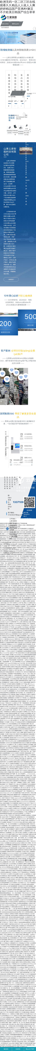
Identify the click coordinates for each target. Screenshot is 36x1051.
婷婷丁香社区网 (14, 687)
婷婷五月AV (22, 592)
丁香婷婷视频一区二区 (8, 661)
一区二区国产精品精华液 (22, 972)
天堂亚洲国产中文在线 (29, 777)
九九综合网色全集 (20, 1029)
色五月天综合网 (24, 986)
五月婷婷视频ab (27, 1034)
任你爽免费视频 (4, 984)
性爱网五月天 (17, 1012)
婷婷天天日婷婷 (27, 644)
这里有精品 (20, 939)
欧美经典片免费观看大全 (6, 1019)
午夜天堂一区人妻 (27, 1020)
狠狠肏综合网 (13, 849)
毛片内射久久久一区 (23, 882)
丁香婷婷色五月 (7, 711)
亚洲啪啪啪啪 (29, 552)
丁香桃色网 (14, 846)
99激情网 (22, 995)
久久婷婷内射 (12, 621)
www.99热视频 (27, 578)
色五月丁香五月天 (18, 881)
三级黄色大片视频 (14, 1014)
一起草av (26, 659)
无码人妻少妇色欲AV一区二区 (16, 549)
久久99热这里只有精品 (20, 623)
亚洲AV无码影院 (6, 666)
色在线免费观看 (27, 651)
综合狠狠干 (26, 746)
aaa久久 (2, 725)
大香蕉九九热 (10, 770)
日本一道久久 (5, 763)
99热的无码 (26, 865)
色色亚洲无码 (10, 1020)
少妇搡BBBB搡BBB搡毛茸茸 (24, 741)
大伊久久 (31, 559)
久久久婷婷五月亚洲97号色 (27, 613)
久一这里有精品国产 (17, 675)
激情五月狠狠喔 (16, 684)
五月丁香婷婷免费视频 (6, 615)
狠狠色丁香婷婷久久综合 (19, 547)
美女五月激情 (25, 742)
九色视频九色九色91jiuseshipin (12, 843)
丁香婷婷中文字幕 (4, 944)
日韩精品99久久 (17, 796)
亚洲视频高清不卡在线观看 (19, 844)
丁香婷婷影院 (25, 703)
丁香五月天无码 (22, 868)
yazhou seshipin (4, 786)
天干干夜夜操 (6, 544)
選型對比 (6, 441)
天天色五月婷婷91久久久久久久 (19, 856)
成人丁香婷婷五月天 (14, 963)
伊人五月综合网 (15, 760)
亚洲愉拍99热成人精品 (29, 870)
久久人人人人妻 (8, 720)
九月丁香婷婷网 (27, 1045)
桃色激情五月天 (7, 960)
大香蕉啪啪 (31, 647)
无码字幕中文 (22, 758)
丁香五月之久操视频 (12, 805)
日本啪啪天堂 (24, 658)
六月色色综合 (18, 630)
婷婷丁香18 (23, 938)
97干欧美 (11, 627)
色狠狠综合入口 (21, 817)
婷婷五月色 (5, 951)
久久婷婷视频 (3, 825)
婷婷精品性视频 (18, 1019)
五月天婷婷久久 (6, 647)
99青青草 (21, 753)
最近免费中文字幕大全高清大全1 (23, 998)
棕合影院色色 (25, 767)
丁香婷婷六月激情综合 (20, 1017)
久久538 (27, 737)
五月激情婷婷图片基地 (15, 701)
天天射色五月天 (19, 672)
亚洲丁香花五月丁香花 (8, 798)
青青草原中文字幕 (26, 1033)
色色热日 (23, 996)
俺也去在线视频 (15, 884)
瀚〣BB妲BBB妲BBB (26, 860)
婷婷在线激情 (15, 806)
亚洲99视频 (5, 963)
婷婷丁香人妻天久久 (10, 582)
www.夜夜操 (25, 889)
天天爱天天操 (6, 727)
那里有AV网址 (27, 962)
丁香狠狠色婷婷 (18, 1031)
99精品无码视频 (14, 763)
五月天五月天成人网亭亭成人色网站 (22, 822)
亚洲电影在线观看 (7, 575)
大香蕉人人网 (25, 782)
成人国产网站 (13, 580)
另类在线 (13, 1041)
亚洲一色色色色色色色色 (20, 699)
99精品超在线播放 (11, 596)
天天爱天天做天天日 (10, 734)
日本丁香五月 (6, 537)
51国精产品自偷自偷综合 (12, 1039)
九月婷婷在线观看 (27, 554)
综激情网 (33, 570)
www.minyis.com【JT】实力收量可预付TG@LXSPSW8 (14, 792)
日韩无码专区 (10, 637)
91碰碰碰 (22, 606)
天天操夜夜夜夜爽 (14, 552)
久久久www (6, 955)
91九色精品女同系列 (19, 677)
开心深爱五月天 (24, 948)
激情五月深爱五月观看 (6, 900)
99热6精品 (24, 666)
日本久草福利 (5, 654)
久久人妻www (28, 969)
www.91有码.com (18, 654)
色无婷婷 (10, 889)
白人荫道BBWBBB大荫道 (10, 642)
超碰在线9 (11, 951)
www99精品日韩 (14, 678)
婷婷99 (26, 951)
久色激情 (6, 1034)
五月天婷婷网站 (4, 1007)
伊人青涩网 (31, 951)
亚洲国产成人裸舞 (15, 635)
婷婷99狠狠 (27, 682)
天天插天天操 (21, 848)
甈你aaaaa (8, 634)
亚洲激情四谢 (12, 967)
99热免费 (27, 896)
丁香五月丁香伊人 (13, 922)
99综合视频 (23, 887)
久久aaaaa (13, 564)
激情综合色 (14, 976)
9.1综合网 (23, 884)
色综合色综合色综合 (5, 976)
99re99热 (8, 1045)
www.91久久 (12, 984)
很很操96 (2, 634)
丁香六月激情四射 (30, 606)
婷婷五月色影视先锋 (30, 691)
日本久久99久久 (31, 760)
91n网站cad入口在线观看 (19, 808)
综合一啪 (23, 756)
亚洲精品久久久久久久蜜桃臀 (14, 644)
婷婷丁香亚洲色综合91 (15, 577)
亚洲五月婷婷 (19, 984)
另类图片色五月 (29, 696)
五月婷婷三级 (11, 998)
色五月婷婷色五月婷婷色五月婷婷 (14, 748)
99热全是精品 (30, 884)
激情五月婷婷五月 (28, 732)
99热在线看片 (12, 533)
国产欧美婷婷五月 (28, 748)
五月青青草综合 (25, 625)
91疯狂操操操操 (31, 1017)
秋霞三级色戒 (23, 678)
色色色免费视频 (14, 786)
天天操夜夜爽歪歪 (10, 608)
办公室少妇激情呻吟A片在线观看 (21, 609)
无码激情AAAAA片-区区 (23, 841)
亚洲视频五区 (5, 682)
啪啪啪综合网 (20, 944)
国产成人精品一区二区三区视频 (22, 955)
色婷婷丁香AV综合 (28, 718)
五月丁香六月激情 (13, 594)
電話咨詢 (6, 1049)
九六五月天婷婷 (27, 936)
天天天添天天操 (17, 725)
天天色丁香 (3, 659)
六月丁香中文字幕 (16, 832)
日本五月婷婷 (7, 986)
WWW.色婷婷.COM (13, 927)
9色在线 (33, 906)
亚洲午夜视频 (28, 886)
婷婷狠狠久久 (14, 1038)
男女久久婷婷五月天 (24, 735)
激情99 (32, 982)
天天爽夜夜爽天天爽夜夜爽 (13, 568)
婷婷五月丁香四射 (4, 732)
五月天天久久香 (4, 965)
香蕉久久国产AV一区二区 (28, 563)
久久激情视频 (15, 986)
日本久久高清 (7, 896)
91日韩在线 (13, 969)
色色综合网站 (14, 915)
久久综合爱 (9, 931)
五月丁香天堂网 (11, 566)
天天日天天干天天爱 (15, 665)
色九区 (21, 874)
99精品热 (30, 988)
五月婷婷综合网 (13, 848)
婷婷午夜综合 (5, 689)
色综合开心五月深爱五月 (6, 677)
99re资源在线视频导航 (17, 589)
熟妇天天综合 (15, 948)
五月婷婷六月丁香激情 (18, 615)
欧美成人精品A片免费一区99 (13, 839)
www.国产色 (31, 846)
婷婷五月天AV (22, 803)
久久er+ (21, 682)
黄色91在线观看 (12, 875)
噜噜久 (12, 955)
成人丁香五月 (6, 860)
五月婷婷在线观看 (27, 630)
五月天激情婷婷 (14, 803)
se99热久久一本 (17, 720)
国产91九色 (3, 756)
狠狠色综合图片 (28, 879)
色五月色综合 (16, 685)
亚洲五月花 (32, 1005)
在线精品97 (32, 658)
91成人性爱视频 (29, 811)
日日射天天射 (30, 594)
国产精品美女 (9, 620)
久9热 (8, 564)
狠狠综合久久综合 (15, 810)
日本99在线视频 (27, 1007)
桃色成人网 (29, 1022)
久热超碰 (19, 544)
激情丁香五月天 (27, 596)
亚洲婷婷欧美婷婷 (31, 827)
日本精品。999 (16, 611)
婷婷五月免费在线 (17, 870)
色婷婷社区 (25, 634)
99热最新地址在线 (26, 794)
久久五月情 (10, 756)
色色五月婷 (5, 817)
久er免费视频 (7, 844)
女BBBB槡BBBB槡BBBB (16, 1034)
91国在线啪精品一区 (18, 673)
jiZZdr (9, 932)
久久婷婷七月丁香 (16, 703)
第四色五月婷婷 (28, 849)
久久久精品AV (20, 967)
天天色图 (6, 722)
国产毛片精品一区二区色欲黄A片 (24, 692)
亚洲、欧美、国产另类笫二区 (18, 837)
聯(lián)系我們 (21, 109)
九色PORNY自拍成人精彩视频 (11, 532)
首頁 (12, 109)
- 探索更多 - (11, 279)
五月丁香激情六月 (10, 784)
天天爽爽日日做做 (11, 539)
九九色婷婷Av (31, 1019)
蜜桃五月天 (24, 843)
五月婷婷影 (30, 678)
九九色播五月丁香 (11, 744)
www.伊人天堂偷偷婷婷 (10, 957)
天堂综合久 (17, 1003)
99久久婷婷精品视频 (27, 912)
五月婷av (4, 889)
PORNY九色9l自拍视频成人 (16, 811)
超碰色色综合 (13, 689)
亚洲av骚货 (26, 934)
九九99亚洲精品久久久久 (6, 1015)
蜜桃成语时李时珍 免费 (25, 680)
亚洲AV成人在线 (27, 621)
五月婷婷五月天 (18, 941)
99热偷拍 (24, 646)
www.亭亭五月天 (16, 1033)
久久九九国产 (20, 969)
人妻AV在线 (3, 602)
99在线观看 (15, 900)
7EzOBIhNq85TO (6, 540)
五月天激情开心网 (15, 887)
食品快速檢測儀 (26, 55)
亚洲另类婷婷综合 (23, 687)
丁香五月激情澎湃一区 (9, 934)
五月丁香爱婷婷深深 (20, 637)
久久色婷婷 (30, 837)
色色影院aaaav (26, 551)
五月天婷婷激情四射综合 (21, 979)
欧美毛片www (5, 635)
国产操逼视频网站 (9, 559)
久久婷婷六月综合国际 (13, 874)
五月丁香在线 (10, 768)
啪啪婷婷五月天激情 (13, 735)
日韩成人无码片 (8, 609)
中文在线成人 (3, 673)
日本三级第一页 (13, 862)
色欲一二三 (5, 533)
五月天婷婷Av (13, 882)
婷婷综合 (25, 675)
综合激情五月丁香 (17, 787)
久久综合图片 (8, 725)
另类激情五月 (22, 925)
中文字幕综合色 (4, 863)
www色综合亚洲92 (13, 901)
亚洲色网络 (17, 661)
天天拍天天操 (22, 927)
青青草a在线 (26, 950)
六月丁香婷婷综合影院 (8, 1003)
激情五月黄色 (19, 962)
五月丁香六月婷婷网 (8, 1012)
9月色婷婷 (32, 825)
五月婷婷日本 (15, 540)
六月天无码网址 (23, 853)
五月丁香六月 (31, 711)
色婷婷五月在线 (4, 706)
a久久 (24, 787)
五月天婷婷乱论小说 (21, 706)
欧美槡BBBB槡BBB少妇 (13, 751)
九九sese (17, 625)
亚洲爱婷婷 (12, 692)
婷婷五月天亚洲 (22, 580)
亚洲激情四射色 (30, 786)
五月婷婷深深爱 (25, 639)
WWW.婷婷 (20, 539)
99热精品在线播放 (7, 1033)
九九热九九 (5, 922)
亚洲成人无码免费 (11, 590)
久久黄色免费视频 (4, 571)
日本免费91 (32, 820)
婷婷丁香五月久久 (18, 704)
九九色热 (2, 608)
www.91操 (26, 924)
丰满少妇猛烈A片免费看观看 (16, 640)
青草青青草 (13, 944)
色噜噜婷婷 (11, 697)
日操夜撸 (10, 673)
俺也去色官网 (27, 589)
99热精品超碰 (14, 925)
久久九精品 (25, 730)
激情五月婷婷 (29, 637)
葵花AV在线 (8, 903)
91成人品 (18, 784)
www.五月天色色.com (13, 663)
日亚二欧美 (3, 931)
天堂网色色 (23, 760)
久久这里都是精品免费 (23, 824)
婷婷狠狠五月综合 (17, 634)
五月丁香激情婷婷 (22, 846)
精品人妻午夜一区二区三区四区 (13, 865)
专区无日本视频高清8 (29, 672)
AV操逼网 (26, 649)
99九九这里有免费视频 (28, 855)
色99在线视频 (19, 1026)
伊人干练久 (11, 625)
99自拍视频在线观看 (14, 573)
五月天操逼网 (3, 962)
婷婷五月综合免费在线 (22, 734)
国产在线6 (32, 898)
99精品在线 (10, 794)
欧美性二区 (3, 564)
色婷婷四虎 (20, 849)
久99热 (10, 806)
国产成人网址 (29, 561)
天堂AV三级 (29, 775)
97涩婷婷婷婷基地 (28, 939)
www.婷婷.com (4, 841)
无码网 (11, 654)
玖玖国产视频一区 (18, 936)
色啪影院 (27, 944)
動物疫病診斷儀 (26, 42)
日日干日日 (5, 549)
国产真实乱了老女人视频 (16, 732)
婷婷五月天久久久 (14, 991)
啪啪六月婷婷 (18, 830)
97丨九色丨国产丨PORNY (9, 545)
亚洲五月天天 (10, 1029)
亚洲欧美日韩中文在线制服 (14, 851)
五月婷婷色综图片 (13, 708)
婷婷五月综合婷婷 (23, 834)
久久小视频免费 (31, 697)
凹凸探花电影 (3, 939)
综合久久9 (32, 1014)
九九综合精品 (12, 863)
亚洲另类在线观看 (6, 981)
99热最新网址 (8, 613)
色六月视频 (19, 891)
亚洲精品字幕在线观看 (24, 981)
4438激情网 (29, 900)
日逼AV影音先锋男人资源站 (12, 715)
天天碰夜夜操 (19, 651)
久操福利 (24, 832)
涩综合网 (21, 1010)
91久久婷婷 (21, 805)
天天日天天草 (8, 742)
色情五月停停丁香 (22, 585)
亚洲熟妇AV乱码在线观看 (25, 915)
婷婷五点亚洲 (6, 1038)
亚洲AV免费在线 (17, 889)
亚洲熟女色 (10, 974)
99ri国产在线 (24, 820)
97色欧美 (29, 868)
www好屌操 (17, 996)
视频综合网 (8, 592)
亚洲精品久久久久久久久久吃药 (10, 853)
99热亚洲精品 (23, 991)
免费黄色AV (21, 862)
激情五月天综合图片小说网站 (19, 711)
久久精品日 (20, 744)
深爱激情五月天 (14, 943)
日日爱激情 (23, 635)
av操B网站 (21, 919)
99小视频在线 (15, 628)
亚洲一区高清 (8, 917)
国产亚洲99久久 (17, 950)
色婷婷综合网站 (19, 951)
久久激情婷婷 (26, 830)
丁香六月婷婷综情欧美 (13, 583)
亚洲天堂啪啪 (13, 868)
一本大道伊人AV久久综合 (12, 558)
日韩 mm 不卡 (6, 760)
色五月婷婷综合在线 (22, 970)
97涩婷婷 (4, 570)
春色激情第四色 (30, 592)
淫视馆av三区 (22, 768)
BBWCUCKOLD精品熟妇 (23, 590)
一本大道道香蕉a (23, 836)
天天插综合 (14, 970)
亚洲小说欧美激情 (24, 540)
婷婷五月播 (16, 587)
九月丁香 (32, 972)
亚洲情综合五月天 (7, 796)
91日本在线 (22, 604)
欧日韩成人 (30, 580)
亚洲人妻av (20, 875)
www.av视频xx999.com (16, 535)
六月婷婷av (14, 872)
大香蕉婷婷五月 (31, 938)
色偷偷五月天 (22, 594)
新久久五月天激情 (6, 834)
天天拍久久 (6, 898)
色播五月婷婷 (7, 675)
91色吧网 (2, 827)
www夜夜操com (28, 874)
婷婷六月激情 (28, 877)
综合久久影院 (12, 965)
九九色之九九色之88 (20, 827)
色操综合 (29, 758)
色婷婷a (11, 623)
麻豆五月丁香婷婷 (27, 765)
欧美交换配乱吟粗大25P (29, 960)
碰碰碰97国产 (17, 794)
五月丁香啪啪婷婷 (28, 875)
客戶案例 (15, 109)
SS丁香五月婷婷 (24, 810)
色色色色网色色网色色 (24, 922)
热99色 (32, 601)
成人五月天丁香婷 (17, 953)
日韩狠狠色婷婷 (17, 855)
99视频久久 (26, 582)
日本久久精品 (9, 782)
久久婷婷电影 (5, 737)
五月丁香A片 (30, 803)
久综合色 (13, 1045)
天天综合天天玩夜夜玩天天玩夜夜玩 (19, 898)
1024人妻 (23, 685)
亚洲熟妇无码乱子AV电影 (6, 699)
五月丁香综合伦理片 (7, 780)
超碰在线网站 (17, 1020)
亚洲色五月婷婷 (14, 913)
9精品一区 (30, 843)
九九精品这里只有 (22, 976)
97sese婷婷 (29, 901)
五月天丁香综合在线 (7, 936)
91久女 (23, 661)
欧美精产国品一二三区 (18, 896)
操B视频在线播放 (11, 1008)
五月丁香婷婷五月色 (17, 932)
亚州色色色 (29, 710)
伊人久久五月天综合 (26, 931)
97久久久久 (22, 1038)
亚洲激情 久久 (18, 601)
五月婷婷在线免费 (27, 1043)
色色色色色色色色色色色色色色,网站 (9, 779)
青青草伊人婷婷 (11, 1000)
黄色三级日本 (15, 772)
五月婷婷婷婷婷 (29, 615)
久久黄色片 (6, 913)
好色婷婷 (25, 716)
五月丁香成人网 (25, 684)
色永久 (9, 611)
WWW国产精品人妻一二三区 (7, 908)
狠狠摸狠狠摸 (24, 715)
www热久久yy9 (4, 621)
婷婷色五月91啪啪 (28, 744)
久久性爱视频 (21, 689)
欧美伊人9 (30, 585)
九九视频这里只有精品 (17, 746)
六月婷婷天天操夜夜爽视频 (28, 1003)
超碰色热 (5, 716)
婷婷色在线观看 (13, 713)
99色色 (10, 910)
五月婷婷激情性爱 (15, 616)
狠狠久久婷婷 (26, 601)
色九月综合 (6, 972)
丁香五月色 (23, 751)
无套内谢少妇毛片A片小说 (16, 924)
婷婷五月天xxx (4, 848)
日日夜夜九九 (24, 647)
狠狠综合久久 (5, 1014)
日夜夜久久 (11, 670)
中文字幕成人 (25, 627)
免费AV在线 (16, 761)
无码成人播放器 (22, 858)
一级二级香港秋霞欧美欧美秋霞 (12, 563)
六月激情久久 (11, 570)
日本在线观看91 (25, 611)
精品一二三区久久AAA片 (8, 651)
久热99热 (27, 848)
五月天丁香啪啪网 (15, 606)
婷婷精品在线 (9, 867)
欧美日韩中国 (12, 920)
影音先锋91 (8, 791)
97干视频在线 (12, 817)
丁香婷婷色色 (5, 991)
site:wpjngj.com (6, 628)
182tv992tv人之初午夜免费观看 (8, 886)
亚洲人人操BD (9, 941)
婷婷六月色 (5, 625)
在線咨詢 (18, 1049)
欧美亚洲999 (30, 925)
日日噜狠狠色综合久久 (14, 739)
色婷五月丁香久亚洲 (15, 653)
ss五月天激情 (5, 710)
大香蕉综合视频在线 (5, 872)
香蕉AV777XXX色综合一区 (9, 891)
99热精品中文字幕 (24, 943)
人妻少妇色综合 (9, 556)
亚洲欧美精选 (25, 1012)
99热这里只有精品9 (24, 913)
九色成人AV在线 (14, 682)
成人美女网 (5, 640)
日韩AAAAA (12, 767)
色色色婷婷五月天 (28, 571)
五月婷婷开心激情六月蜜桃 (24, 863)
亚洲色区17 (10, 822)
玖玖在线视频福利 (30, 689)
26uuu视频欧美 (4, 862)
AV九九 (4, 867)
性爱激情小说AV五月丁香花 (23, 570)
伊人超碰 (16, 1046)
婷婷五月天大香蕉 (6, 696)
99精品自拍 (3, 974)
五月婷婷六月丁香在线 (20, 697)
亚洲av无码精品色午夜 (26, 1024)
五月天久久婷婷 (21, 564)
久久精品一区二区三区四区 (10, 585)
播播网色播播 (17, 730)
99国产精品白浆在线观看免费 (21, 910)
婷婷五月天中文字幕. (14, 820)
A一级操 (12, 754)
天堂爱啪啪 (8, 832)
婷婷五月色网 (16, 658)
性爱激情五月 (10, 894)
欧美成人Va (14, 879)
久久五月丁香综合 (13, 758)
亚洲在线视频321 (22, 727)
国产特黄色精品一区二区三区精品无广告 (15, 618)
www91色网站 (28, 549)
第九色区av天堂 (9, 730)
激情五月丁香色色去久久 (13, 799)
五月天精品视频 (10, 656)
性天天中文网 (19, 1000)
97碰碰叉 (5, 801)
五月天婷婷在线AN (27, 798)
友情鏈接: (6, 543)
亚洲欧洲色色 (6, 970)
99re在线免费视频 (16, 646)
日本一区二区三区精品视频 (21, 556)
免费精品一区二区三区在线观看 (22, 894)
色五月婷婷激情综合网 (19, 561)
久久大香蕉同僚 (6, 915)
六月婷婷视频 (23, 988)
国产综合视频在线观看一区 (7, 1005)
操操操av (28, 815)
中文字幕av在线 (25, 825)
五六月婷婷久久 (24, 559)
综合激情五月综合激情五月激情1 (15, 668)
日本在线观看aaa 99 (14, 723)
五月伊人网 (14, 544)
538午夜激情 (9, 658)
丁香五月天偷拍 (30, 995)
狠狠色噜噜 (28, 753)
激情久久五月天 (28, 867)
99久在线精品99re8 (8, 1017)
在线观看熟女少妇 (18, 718)
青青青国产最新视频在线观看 (22, 656)
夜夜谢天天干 (28, 805)
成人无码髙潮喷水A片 (27, 597)
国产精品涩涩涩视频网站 (22, 908)
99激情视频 (10, 777)
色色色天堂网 (23, 779)
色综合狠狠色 (31, 784)
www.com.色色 (30, 1038)
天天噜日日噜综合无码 (23, 977)
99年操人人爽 (23, 587)
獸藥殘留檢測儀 (26, 29)
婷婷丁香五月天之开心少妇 (9, 741)
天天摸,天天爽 (27, 881)
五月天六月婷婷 (14, 753)
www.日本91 (12, 706)
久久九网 (31, 993)
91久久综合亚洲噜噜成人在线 (13, 597)
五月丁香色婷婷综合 (23, 872)
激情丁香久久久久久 (7, 578)
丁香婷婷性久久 (30, 791)
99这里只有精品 (15, 860)
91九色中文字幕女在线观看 (21, 620)
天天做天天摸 (24, 851)
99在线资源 (20, 659)
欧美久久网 (21, 879)
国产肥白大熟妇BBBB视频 (7, 996)
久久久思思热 (23, 739)
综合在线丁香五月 (23, 993)
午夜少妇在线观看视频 (8, 1046)
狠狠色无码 (13, 972)
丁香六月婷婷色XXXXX (14, 825)
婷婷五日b (17, 639)
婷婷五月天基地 (18, 1015)
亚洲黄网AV (24, 784)
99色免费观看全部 (26, 599)
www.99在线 (13, 977)
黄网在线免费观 (13, 729)
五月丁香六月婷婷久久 (13, 602)
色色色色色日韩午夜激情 (15, 1007)
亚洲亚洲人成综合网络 (12, 604)
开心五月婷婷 (20, 691)
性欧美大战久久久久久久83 (17, 737)
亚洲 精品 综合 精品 (14, 1024)
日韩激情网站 (14, 836)
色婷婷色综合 (16, 756)
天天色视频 (27, 668)
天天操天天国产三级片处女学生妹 (9, 919)
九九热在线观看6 (19, 754)
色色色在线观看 (10, 827)
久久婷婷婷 (32, 754)
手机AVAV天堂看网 (29, 862)
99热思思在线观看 (24, 628)
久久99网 (16, 559)
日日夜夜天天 (21, 886)
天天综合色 (19, 1008)
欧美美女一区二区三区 (24, 906)
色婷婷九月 (5, 670)
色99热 (23, 577)
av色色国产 (11, 979)
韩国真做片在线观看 (27, 725)
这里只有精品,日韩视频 (26, 946)
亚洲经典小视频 (14, 694)
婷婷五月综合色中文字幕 (28, 929)
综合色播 (25, 1019)
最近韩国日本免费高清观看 (24, 533)
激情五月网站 (16, 931)
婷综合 (26, 754)
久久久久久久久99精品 (23, 920)
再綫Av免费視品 (27, 1015)
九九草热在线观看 (11, 659)
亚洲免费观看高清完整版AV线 (25, 957)
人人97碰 (26, 813)
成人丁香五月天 (10, 815)
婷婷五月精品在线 (16, 666)
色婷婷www (6, 810)
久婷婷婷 (4, 637)
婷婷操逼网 (3, 566)
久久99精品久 (5, 943)
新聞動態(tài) (17, 109)
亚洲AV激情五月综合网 (26, 799)
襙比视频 (32, 628)
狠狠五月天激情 (14, 680)
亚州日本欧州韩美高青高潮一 (25, 729)
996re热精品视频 (30, 564)
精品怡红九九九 (19, 1005)
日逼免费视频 (5, 678)
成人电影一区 (12, 716)
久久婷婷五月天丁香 (30, 917)
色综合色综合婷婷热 (17, 813)
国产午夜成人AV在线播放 (24, 713)
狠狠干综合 (15, 834)
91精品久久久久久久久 (26, 616)
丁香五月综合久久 (26, 893)
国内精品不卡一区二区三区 (23, 1036)
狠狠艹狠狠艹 (8, 1022)
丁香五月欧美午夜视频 (25, 1039)
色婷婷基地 (23, 573)
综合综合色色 (12, 801)
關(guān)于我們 (19, 109)
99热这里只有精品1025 (6, 855)
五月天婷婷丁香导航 (19, 974)
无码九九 (25, 544)
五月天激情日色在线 (7, 685)
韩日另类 (19, 596)
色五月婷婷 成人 (4, 649)
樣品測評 (6, 452)
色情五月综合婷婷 (21, 545)
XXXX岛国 (22, 532)
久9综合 (12, 722)
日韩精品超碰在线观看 (24, 789)
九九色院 (30, 706)
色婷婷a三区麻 (19, 608)
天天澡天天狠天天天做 (13, 1010)
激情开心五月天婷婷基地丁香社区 (22, 575)
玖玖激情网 (32, 675)
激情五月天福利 (20, 829)
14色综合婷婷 (6, 837)
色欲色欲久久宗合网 (23, 642)
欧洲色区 (4, 929)
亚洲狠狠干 (12, 829)
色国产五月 (14, 727)
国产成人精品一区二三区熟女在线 (24, 670)
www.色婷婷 (18, 627)
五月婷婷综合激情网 (19, 775)
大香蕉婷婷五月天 (24, 558)
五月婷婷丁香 (17, 770)
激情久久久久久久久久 (23, 801)
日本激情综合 (22, 694)
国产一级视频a (18, 782)
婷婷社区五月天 (12, 939)
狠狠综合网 (19, 767)
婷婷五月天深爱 (25, 653)
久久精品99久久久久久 (6, 787)
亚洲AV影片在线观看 (20, 815)
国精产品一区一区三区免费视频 (11, 988)
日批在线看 (15, 981)
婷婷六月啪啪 (7, 772)
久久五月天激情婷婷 (30, 974)
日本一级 (29, 751)
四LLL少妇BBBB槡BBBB (26, 772)
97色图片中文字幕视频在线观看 (10, 946)
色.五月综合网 (18, 551)
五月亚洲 (9, 684)
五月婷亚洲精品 (25, 665)
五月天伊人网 (8, 718)
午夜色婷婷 (32, 730)
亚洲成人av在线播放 (14, 995)
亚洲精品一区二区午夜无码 (28, 701)
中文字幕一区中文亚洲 (26, 663)
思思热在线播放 (29, 829)
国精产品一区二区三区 (19, 1022)
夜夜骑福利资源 (17, 742)
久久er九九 (31, 806)
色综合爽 (7, 856)
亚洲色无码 (11, 630)
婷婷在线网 (14, 906)
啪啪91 (16, 768)
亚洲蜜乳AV (6, 552)
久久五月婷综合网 (17, 765)
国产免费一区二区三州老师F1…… (18, 773)
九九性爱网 (10, 761)
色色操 (18, 647)
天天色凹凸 (15, 592)
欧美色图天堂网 (30, 1029)
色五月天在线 (6, 879)
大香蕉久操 (6, 665)
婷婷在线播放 (6, 925)
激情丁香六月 (29, 723)
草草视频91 (19, 566)
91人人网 (19, 621)
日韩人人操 (26, 1041)
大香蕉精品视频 (29, 661)
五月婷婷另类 (12, 841)
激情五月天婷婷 (4, 713)
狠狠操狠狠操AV (20, 989)
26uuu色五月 (23, 806)
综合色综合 (19, 716)
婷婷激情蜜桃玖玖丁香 (6, 953)
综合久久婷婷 (26, 1008)
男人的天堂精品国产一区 (18, 791)
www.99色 (11, 1043)
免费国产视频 (18, 1043)
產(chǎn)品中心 (14, 109)
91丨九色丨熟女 (29, 673)
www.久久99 (17, 798)
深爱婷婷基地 (26, 982)
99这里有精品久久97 (26, 839)
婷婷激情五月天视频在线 (19, 780)
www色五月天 (5, 580)
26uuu (3, 620)
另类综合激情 (15, 613)
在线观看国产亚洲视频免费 (11, 993)
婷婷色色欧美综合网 (18, 917)
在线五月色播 (27, 1026)
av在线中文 (22, 900)
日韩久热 (13, 647)
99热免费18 (5, 758)
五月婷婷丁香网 (30, 604)
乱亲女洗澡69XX (17, 578)
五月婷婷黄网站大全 (29, 704)
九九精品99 (27, 984)
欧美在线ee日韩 (6, 846)
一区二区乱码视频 (16, 893)
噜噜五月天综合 (29, 967)
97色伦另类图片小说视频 (16, 649)
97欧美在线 (20, 1041)
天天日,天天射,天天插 (25, 763)
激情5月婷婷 (24, 568)
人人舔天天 (30, 685)
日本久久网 (12, 958)
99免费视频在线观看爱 (8, 601)
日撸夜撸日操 (27, 583)
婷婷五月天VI (30, 542)
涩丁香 (21, 583)
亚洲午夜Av (3, 761)
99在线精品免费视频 (16, 554)
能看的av (22, 552)
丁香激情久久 (22, 786)
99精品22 (29, 545)
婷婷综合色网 (26, 932)
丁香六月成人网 (4, 829)
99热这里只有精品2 (8, 551)
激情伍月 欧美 (6, 589)
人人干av (9, 948)
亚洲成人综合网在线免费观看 (20, 903)
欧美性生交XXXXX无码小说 (19, 542)
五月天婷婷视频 (20, 958)
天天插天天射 (25, 566)
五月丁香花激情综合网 (26, 761)
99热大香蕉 (8, 870)
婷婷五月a (27, 537)
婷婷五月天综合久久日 (25, 708)
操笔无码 (25, 796)
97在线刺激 (10, 881)
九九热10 (24, 770)
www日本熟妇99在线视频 (14, 929)
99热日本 (32, 824)
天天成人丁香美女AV (5, 703)
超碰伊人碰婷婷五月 (28, 1000)
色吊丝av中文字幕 (11, 1036)
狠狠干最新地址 (20, 877)
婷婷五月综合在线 (18, 777)
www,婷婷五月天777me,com (27, 963)
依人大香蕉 (20, 582)
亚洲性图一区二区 (19, 867)
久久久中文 (6, 653)
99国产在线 (19, 934)
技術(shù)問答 (26, 144)
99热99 (11, 775)
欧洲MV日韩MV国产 (22, 965)
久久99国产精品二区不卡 (16, 571)
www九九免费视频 (13, 789)
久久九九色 (3, 691)
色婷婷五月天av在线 (15, 599)
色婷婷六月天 (3, 528)
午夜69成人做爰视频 (7, 704)
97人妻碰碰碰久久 (11, 691)
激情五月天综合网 (24, 1014)
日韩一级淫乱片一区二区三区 (17, 710)
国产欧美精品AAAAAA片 (17, 537)
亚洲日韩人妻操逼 (12, 528)
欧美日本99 (31, 853)
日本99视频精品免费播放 (21, 749)
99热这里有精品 (4, 692)
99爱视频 (31, 620)
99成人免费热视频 (17, 960)
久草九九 (12, 877)
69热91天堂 (7, 646)
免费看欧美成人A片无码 (23, 1001)
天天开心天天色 (12, 1001)
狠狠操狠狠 (32, 948)
